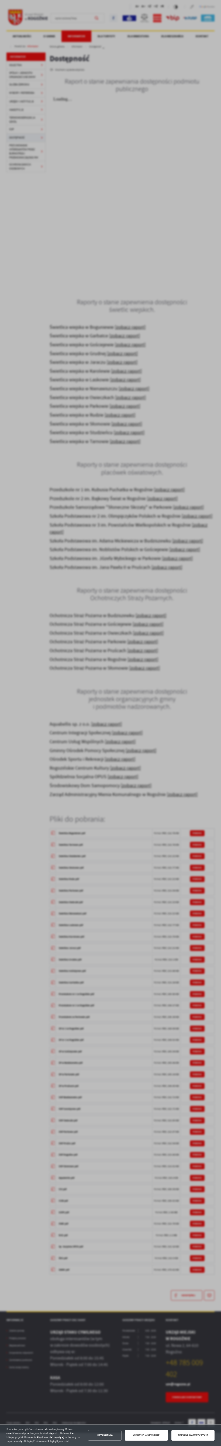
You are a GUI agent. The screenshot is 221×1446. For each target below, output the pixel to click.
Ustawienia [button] (105, 1435)
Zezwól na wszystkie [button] (193, 1435)
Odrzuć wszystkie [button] (146, 1435)
